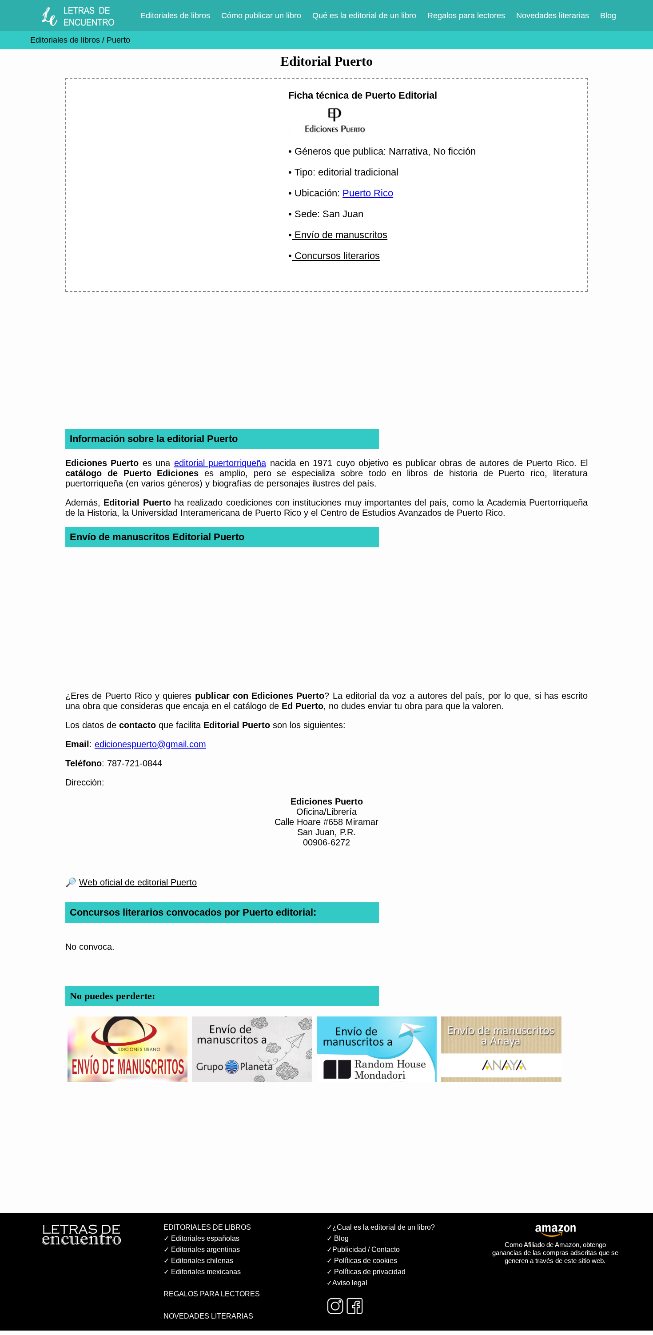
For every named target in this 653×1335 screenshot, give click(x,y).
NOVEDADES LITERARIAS (208, 1316)
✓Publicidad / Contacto (363, 1249)
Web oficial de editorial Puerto (138, 882)
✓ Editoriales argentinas (201, 1249)
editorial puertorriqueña (220, 463)
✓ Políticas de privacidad (366, 1271)
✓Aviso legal (346, 1283)
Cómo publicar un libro (261, 15)
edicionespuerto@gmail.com (150, 744)
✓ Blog (337, 1238)
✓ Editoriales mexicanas (202, 1271)
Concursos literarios (336, 255)
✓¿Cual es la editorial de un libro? (380, 1227)
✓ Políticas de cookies (361, 1260)
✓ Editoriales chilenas (198, 1260)
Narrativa (408, 151)
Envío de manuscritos (339, 234)
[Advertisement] (166, 163)
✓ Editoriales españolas (201, 1238)
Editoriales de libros (175, 15)
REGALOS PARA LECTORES (211, 1294)
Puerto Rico (367, 193)
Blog (608, 15)
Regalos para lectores (466, 15)
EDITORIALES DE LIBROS (207, 1227)
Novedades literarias (552, 15)
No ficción (454, 151)
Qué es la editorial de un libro (364, 15)
